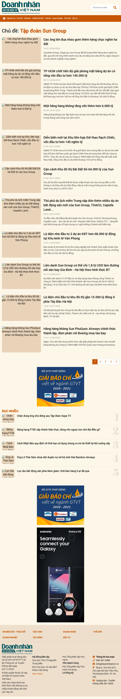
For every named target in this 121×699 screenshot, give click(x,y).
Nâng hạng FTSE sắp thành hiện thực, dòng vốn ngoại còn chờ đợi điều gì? (58, 429)
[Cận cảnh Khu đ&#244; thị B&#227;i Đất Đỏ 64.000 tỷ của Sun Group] (21, 180)
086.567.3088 (103, 660)
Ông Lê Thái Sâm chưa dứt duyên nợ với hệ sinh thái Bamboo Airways (56, 457)
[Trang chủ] (4, 18)
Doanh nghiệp (57, 18)
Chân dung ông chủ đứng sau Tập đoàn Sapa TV (44, 415)
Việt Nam (27, 18)
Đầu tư (75, 18)
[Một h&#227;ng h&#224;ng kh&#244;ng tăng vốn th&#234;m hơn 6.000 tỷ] (21, 117)
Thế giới (48, 18)
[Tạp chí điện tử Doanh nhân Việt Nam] (21, 6)
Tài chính (67, 18)
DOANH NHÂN (37, 18)
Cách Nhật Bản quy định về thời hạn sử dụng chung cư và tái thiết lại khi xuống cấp (63, 443)
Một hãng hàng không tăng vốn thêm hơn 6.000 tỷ (78, 106)
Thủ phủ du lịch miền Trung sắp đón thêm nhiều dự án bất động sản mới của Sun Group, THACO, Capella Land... (81, 204)
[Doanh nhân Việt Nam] (17, 648)
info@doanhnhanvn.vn (107, 664)
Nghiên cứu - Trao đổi (15, 18)
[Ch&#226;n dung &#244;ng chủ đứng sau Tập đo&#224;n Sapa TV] (8, 418)
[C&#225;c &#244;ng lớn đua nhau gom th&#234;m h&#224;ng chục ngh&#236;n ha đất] (21, 50)
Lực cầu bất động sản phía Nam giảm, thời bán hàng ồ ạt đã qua (53, 471)
